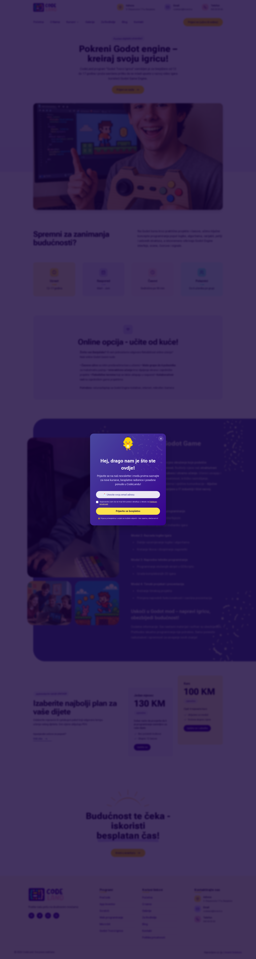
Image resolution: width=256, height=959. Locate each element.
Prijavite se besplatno (128, 511)
